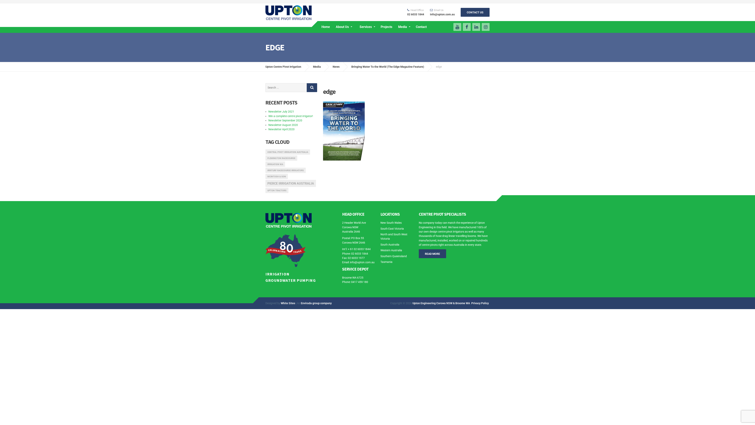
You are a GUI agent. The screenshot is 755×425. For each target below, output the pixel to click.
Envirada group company (316, 303)
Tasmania (386, 261)
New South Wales (391, 222)
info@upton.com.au (362, 262)
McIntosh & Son (276, 176)
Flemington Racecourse (281, 158)
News (336, 66)
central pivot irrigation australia (287, 152)
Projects (386, 27)
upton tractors (276, 190)
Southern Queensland (393, 256)
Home (325, 27)
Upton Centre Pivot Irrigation (283, 66)
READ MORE (432, 253)
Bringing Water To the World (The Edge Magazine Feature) (387, 66)
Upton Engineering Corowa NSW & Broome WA (441, 303)
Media (402, 27)
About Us (342, 27)
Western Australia (391, 250)
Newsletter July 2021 (281, 111)
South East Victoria (392, 228)
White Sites (288, 303)
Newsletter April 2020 (281, 129)
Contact (421, 27)
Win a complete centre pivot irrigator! (290, 116)
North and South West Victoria (393, 236)
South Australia (389, 244)
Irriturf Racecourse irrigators (285, 170)
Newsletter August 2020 (283, 125)
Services (366, 27)
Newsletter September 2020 (285, 120)
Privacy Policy (480, 303)
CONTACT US (475, 12)
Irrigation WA (275, 164)
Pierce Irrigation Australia (290, 183)
